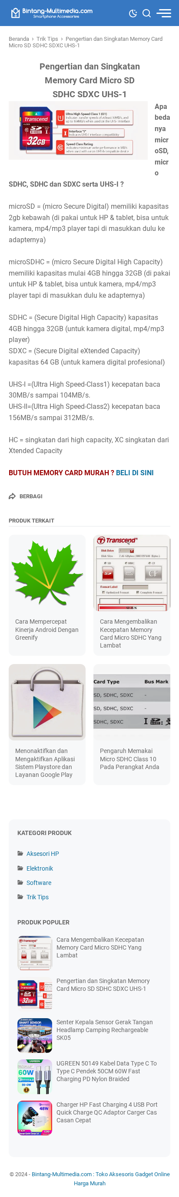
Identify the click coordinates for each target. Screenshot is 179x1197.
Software (39, 882)
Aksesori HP (43, 853)
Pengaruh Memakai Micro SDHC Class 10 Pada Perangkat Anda (129, 758)
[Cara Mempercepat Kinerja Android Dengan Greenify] (47, 573)
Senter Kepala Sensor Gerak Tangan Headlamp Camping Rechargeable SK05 (104, 1030)
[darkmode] (133, 12)
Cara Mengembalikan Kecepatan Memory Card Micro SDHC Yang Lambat (100, 947)
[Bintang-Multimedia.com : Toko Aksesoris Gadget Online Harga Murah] (51, 13)
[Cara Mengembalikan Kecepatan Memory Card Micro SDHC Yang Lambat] (131, 573)
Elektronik (40, 868)
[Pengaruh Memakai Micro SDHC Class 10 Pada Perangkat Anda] (131, 702)
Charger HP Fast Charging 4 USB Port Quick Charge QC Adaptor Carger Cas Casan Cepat (107, 1112)
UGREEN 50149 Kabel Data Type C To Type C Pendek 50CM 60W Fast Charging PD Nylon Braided (106, 1071)
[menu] (163, 13)
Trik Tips (38, 897)
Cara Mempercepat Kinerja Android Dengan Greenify (47, 629)
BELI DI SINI (135, 473)
